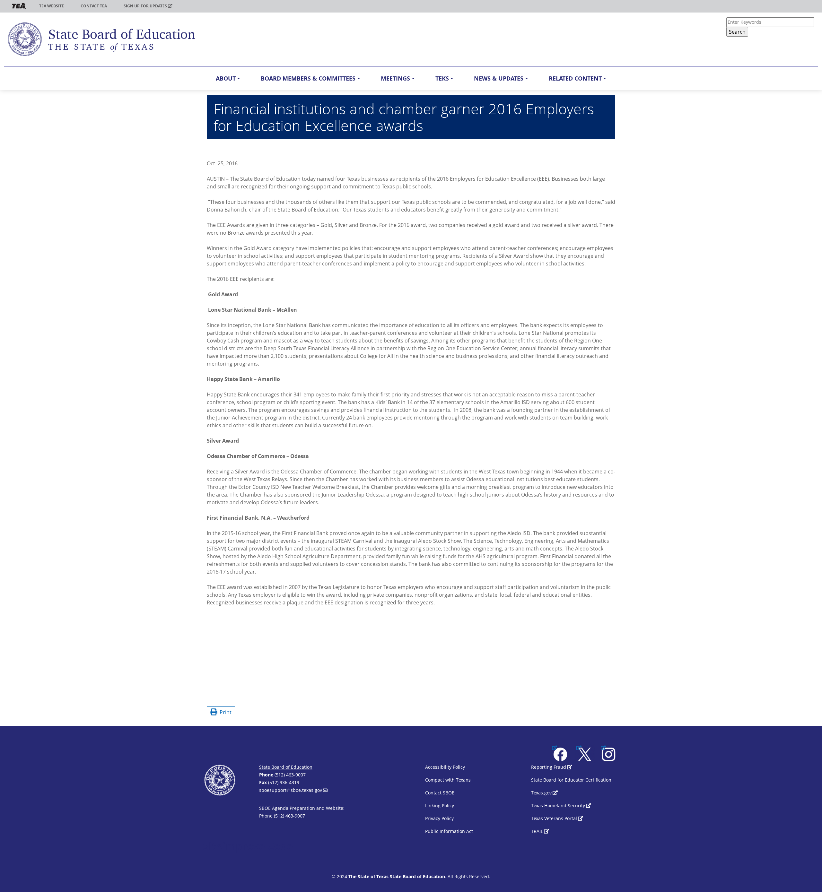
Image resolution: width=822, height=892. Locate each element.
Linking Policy (439, 805)
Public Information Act (449, 831)
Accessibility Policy (445, 767)
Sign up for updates (145, 6)
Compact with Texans (448, 780)
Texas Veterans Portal (554, 818)
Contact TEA (94, 6)
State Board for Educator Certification (571, 780)
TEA (19, 6)
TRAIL (537, 831)
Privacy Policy (439, 818)
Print (224, 712)
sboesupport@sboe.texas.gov (290, 790)
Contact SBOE (439, 793)
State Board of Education (285, 767)
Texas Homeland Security (558, 805)
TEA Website (51, 6)
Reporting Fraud (548, 767)
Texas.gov (541, 793)
